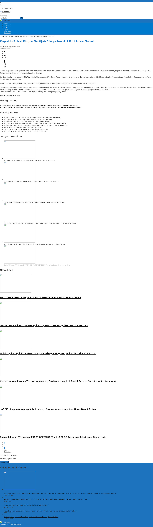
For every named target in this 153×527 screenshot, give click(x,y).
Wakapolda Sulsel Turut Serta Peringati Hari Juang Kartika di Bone (27, 121)
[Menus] (0, 3)
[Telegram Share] (5, 56)
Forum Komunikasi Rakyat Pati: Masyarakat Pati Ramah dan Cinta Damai (29, 160)
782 (5, 450)
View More (4, 462)
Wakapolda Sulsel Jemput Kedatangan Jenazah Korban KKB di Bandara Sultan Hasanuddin (36, 125)
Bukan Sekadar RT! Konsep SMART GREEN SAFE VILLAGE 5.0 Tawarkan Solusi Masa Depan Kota (37, 265)
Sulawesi (17, 96)
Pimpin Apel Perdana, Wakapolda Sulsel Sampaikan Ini (23, 127)
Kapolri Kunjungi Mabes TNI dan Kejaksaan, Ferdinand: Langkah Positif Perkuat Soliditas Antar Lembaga (40, 223)
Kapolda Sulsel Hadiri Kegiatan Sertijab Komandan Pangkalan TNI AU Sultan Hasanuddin (35, 123)
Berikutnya (7, 452)
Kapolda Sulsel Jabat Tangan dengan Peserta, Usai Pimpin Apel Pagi (28, 119)
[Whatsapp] (5, 58)
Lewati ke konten (6, 1)
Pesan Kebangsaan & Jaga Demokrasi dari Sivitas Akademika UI (26, 505)
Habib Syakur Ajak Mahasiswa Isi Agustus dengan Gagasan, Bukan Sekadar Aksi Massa (34, 202)
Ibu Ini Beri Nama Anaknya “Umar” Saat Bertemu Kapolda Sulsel (26, 129)
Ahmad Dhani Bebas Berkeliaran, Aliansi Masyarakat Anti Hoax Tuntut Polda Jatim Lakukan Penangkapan (40, 107)
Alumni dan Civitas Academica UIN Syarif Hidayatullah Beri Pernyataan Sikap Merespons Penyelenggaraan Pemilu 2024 (45, 499)
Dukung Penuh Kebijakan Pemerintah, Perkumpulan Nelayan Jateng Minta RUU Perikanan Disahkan (39, 105)
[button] (21, 18)
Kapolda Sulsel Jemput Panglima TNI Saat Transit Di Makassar (25, 131)
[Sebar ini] (4, 52)
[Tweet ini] (5, 54)
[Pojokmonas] (5, 12)
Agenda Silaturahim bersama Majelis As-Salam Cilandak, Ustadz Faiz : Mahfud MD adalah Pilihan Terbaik (40, 511)
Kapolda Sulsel (5, 96)
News (2, 48)
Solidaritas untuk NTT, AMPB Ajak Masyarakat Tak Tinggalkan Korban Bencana (31, 181)
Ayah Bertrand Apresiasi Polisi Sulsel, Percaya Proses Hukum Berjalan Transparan (32, 117)
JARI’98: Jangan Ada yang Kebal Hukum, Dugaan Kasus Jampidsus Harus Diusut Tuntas (34, 244)
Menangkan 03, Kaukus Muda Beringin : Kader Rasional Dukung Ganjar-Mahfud (31, 517)
